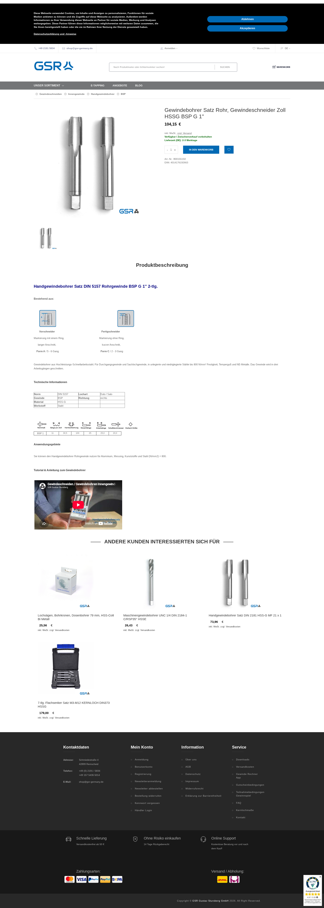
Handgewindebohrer (102, 94)
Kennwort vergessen (147, 803)
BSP (123, 94)
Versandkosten (245, 766)
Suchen (225, 67)
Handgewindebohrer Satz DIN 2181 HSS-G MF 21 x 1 (245, 615)
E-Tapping (97, 85)
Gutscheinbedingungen (248, 784)
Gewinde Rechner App (247, 776)
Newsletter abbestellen (149, 788)
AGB (188, 766)
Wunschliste (263, 48)
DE (286, 48)
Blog (139, 85)
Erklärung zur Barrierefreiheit (203, 795)
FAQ (238, 803)
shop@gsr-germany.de (79, 48)
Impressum (192, 781)
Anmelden (170, 48)
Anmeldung (141, 759)
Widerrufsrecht (194, 788)
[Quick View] (79, 603)
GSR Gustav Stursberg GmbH (210, 900)
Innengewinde (76, 94)
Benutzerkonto (144, 766)
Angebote (120, 85)
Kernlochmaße (245, 810)
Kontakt (240, 817)
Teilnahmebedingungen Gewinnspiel (248, 794)
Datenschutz (193, 774)
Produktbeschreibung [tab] (162, 265)
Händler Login (143, 810)
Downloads (242, 759)
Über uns (191, 759)
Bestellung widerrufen (148, 795)
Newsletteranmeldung (148, 781)
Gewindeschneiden (50, 94)
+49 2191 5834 (46, 48)
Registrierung (143, 774)
